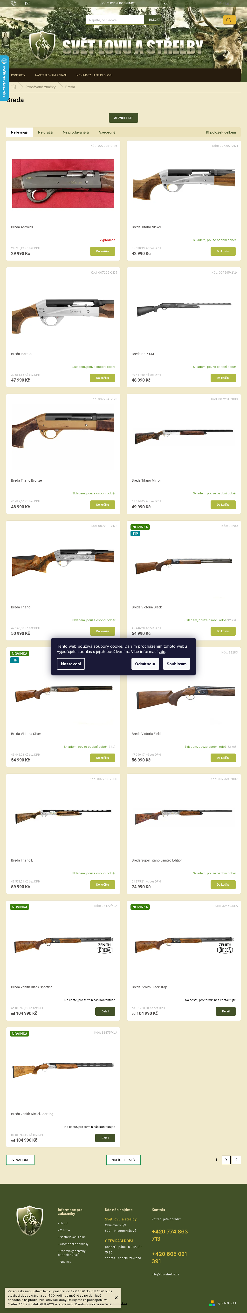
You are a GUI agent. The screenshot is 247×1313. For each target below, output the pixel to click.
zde (162, 651)
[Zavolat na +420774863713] (18, 3)
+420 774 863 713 (170, 1235)
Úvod (64, 1223)
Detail (105, 1011)
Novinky (65, 1262)
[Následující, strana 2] (226, 1160)
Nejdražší (45, 132)
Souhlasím (176, 663)
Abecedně (107, 132)
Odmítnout (145, 663)
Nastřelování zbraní (73, 1237)
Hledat (154, 19)
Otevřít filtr (123, 118)
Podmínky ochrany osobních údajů (72, 1253)
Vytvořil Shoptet (227, 1302)
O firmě (65, 1230)
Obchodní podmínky (118, 3)
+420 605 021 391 (169, 1257)
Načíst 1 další (123, 1160)
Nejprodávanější (76, 132)
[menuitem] (18, 75)
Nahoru (22, 1160)
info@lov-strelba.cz (165, 1274)
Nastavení (71, 663)
